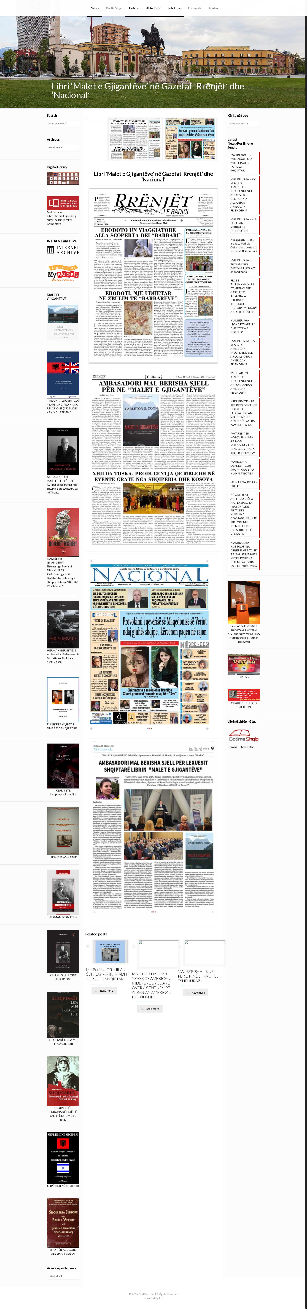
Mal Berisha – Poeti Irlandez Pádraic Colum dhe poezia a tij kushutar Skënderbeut (243, 245)
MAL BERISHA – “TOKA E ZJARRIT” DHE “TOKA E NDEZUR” (242, 326)
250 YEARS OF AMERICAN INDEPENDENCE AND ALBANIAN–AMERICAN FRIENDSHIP (242, 382)
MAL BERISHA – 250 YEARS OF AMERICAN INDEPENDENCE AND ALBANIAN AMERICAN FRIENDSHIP (243, 352)
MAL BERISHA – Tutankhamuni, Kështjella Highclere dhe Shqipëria (242, 265)
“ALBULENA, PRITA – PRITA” (243, 484)
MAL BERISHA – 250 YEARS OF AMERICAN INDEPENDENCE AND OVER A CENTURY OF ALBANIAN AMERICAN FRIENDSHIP (151, 985)
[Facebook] (153, 1303)
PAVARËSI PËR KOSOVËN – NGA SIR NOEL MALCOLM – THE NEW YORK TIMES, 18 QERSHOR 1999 (242, 443)
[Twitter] (158, 1303)
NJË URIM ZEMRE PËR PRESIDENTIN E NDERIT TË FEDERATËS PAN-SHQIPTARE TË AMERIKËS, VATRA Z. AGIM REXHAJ (243, 412)
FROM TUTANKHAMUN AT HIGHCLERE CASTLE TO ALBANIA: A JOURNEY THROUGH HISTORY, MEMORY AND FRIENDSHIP (243, 296)
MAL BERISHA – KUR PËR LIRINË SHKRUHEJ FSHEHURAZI (198, 976)
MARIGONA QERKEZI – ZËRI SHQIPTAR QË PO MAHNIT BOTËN (242, 467)
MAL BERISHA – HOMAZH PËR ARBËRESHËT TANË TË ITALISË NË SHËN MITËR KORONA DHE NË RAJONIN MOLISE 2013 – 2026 (243, 554)
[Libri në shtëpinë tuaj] (244, 735)
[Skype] (148, 1303)
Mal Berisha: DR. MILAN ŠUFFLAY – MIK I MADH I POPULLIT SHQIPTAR (107, 974)
